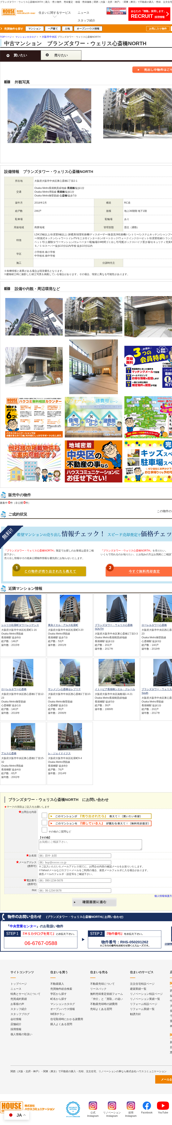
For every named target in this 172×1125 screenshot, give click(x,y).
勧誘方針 (135, 1014)
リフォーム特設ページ (143, 1004)
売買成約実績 (18, 998)
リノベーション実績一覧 (145, 998)
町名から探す (58, 998)
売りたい (61, 55)
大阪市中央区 (49, 36)
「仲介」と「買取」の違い (106, 998)
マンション (34, 28)
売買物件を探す (13, 28)
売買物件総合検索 (61, 988)
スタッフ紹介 (86, 20)
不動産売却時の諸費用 (103, 1004)
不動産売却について (102, 983)
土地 (67, 28)
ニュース (83, 12)
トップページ (18, 983)
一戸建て (53, 28)
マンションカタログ (62, 1004)
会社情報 (15, 1019)
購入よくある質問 (61, 1024)
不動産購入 (57, 983)
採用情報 (15, 1029)
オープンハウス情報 (88, 28)
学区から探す (58, 993)
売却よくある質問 (101, 1009)
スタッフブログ (20, 1014)
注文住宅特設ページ (142, 983)
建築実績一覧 (138, 988)
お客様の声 (17, 1004)
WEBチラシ (57, 1014)
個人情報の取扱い (21, 1034)
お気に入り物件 (158, 28)
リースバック (98, 988)
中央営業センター (23, 926)
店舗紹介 (15, 1024)
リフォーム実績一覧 (142, 1009)
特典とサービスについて (25, 993)
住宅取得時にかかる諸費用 (66, 1019)
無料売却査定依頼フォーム (106, 993)
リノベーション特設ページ (146, 993)
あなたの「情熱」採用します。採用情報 (148, 14)
